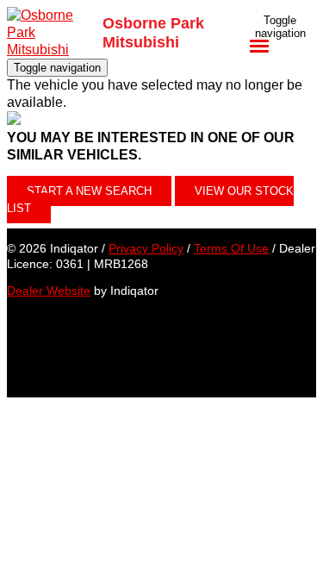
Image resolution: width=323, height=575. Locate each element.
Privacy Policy (146, 248)
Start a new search (89, 190)
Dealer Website (48, 290)
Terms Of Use (231, 248)
